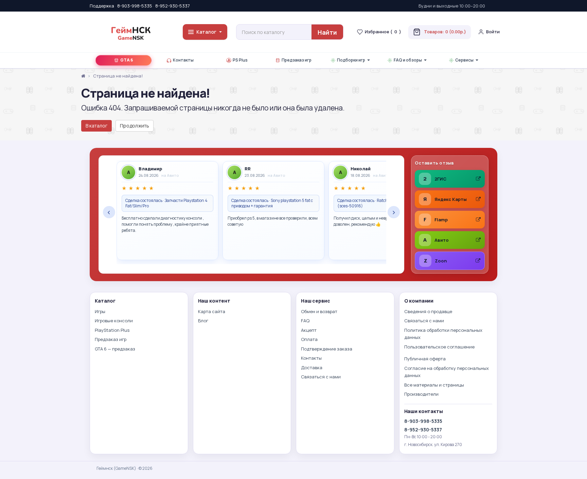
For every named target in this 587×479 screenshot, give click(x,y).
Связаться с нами (321, 377)
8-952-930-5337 (172, 6)
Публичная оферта (425, 359)
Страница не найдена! (118, 76)
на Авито (170, 175)
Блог (203, 321)
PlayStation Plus (112, 330)
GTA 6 (126, 60)
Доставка (311, 367)
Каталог (206, 32)
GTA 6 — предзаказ (115, 349)
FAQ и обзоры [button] (408, 60)
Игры (100, 311)
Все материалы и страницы (434, 385)
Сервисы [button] (464, 60)
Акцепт (309, 330)
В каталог (96, 125)
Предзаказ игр (297, 60)
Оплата (309, 339)
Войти (493, 32)
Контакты (183, 60)
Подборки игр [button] (351, 60)
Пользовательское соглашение (439, 347)
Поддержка (102, 6)
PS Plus (240, 60)
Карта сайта (211, 311)
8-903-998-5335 (134, 6)
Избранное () (383, 32)
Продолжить (134, 125)
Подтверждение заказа (326, 349)
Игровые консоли (114, 321)
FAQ (305, 321)
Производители (421, 394)
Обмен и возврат (319, 311)
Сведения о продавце (428, 311)
